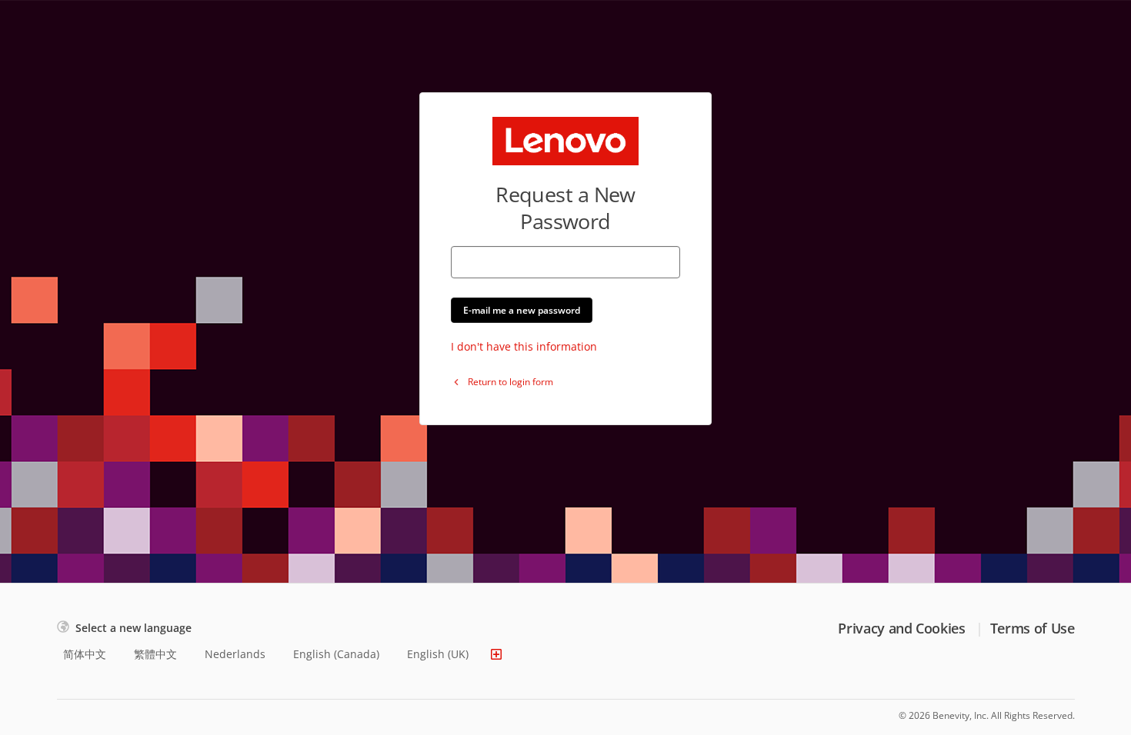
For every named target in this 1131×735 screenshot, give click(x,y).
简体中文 (84, 654)
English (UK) (438, 654)
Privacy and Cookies (901, 628)
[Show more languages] (496, 654)
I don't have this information (524, 346)
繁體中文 (155, 654)
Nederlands (235, 654)
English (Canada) (336, 654)
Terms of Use (1032, 628)
